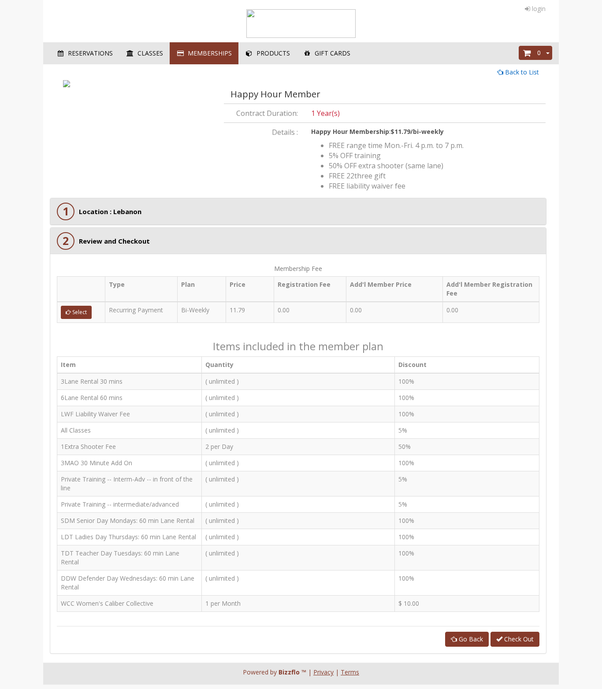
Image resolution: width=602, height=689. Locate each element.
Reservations (88, 53)
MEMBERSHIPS (208, 53)
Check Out (518, 639)
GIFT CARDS (330, 53)
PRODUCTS (271, 53)
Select (79, 312)
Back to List (521, 72)
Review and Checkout (114, 241)
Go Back (470, 639)
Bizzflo (289, 672)
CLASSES (148, 53)
